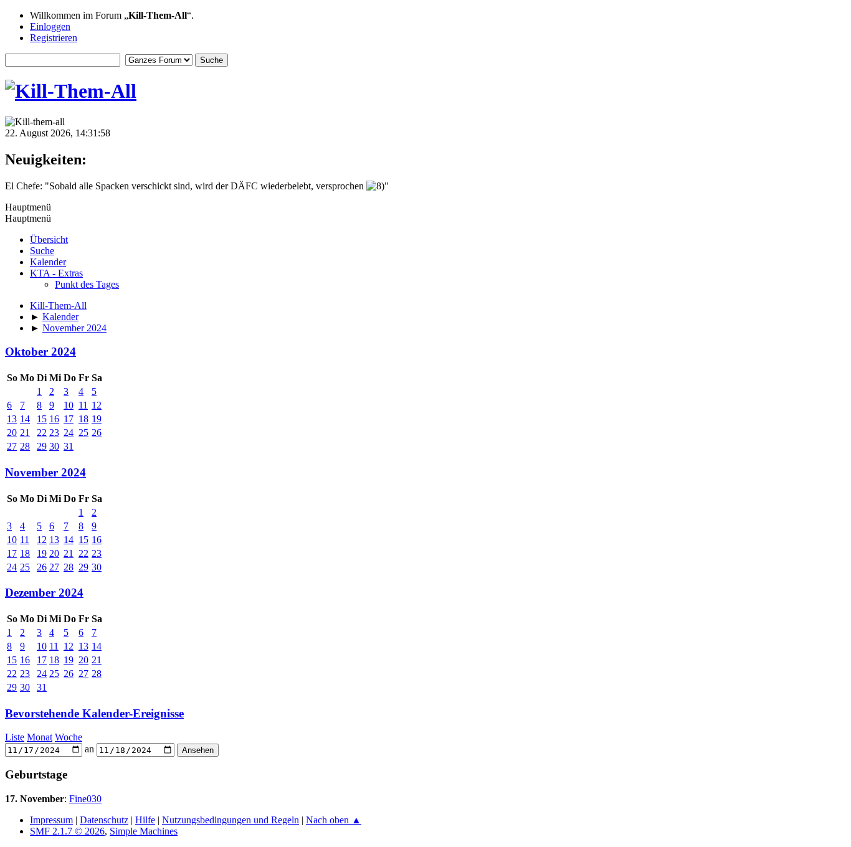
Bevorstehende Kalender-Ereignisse (94, 713)
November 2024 (45, 472)
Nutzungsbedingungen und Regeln (230, 820)
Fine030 (85, 798)
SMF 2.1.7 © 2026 (67, 831)
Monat (39, 737)
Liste (14, 737)
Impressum (51, 820)
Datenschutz (104, 820)
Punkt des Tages (87, 284)
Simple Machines (144, 831)
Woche (68, 737)
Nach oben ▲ (333, 820)
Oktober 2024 (40, 351)
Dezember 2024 (44, 592)
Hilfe (145, 820)
